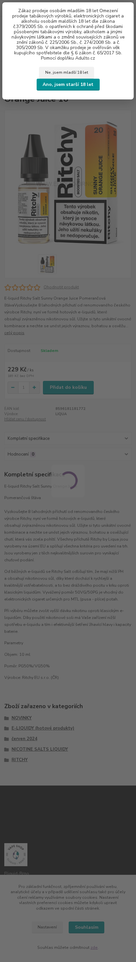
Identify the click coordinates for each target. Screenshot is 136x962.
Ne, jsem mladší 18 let (66, 72)
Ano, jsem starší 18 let (68, 84)
